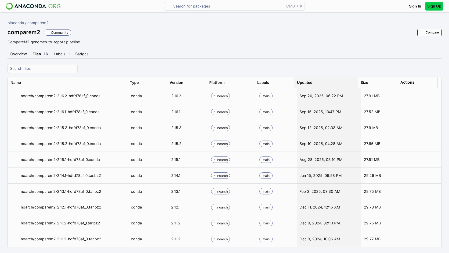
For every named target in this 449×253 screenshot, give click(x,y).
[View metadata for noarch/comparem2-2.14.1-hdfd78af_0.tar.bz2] (15, 175)
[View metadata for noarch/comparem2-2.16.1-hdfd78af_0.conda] (15, 112)
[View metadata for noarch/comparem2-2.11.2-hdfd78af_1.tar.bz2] (15, 223)
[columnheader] (67, 82)
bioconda (15, 22)
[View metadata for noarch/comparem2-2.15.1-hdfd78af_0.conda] (15, 160)
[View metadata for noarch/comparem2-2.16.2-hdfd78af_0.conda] (15, 96)
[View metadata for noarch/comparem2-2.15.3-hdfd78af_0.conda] (15, 128)
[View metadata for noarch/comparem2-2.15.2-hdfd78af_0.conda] (15, 144)
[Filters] (437, 68)
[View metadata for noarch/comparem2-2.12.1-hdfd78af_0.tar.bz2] (15, 207)
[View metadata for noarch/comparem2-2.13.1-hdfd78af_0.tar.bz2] (15, 191)
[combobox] (227, 6)
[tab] (18, 54)
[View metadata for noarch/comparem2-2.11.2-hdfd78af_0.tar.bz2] (15, 239)
